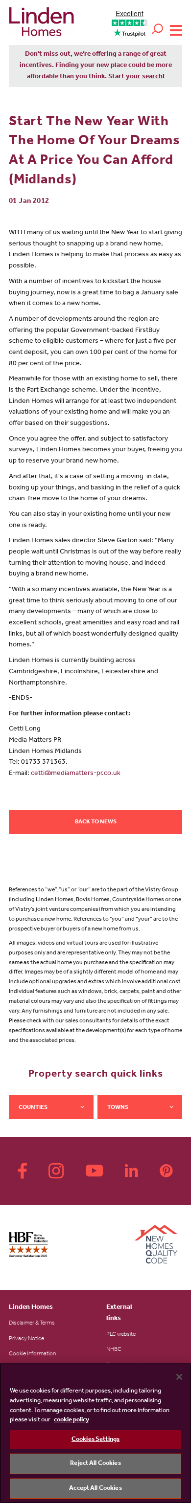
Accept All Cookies (95, 1488)
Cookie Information (32, 1354)
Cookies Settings (95, 1440)
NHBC (113, 1350)
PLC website (121, 1335)
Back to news (96, 822)
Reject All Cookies (95, 1463)
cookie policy (71, 1420)
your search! (145, 77)
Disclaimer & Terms (32, 1323)
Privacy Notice (26, 1339)
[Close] (179, 1377)
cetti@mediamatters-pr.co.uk (75, 774)
